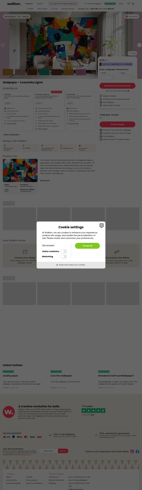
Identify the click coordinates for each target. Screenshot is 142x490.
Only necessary (48, 245)
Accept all (87, 246)
